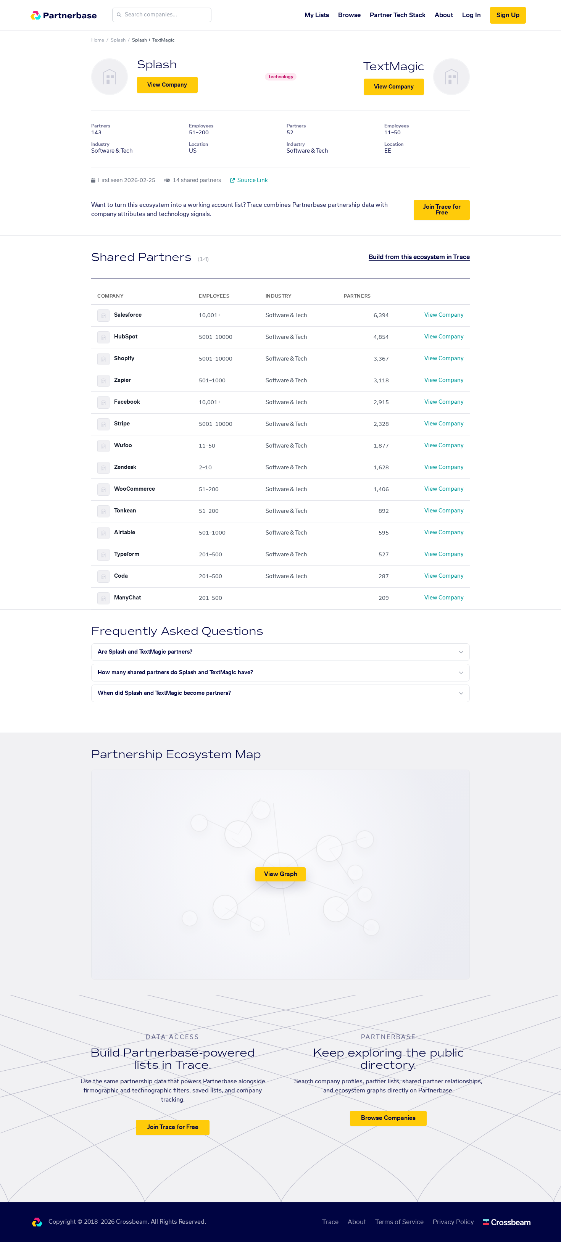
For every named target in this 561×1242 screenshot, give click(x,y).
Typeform (126, 554)
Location (198, 144)
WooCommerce (134, 489)
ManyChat (127, 598)
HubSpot (125, 337)
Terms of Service (399, 1222)
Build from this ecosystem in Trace (419, 257)
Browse (349, 15)
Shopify (124, 358)
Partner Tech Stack (398, 15)
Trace (330, 1222)
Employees (201, 126)
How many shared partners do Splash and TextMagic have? (175, 672)
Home (97, 40)
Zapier (122, 380)
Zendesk (125, 467)
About (444, 15)
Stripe (122, 424)
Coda (121, 576)
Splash (118, 40)
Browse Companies (388, 1118)
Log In (471, 15)
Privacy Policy (453, 1222)
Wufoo (123, 445)
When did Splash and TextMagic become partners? (164, 693)
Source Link (252, 180)
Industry (100, 144)
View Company (167, 85)
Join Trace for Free (442, 210)
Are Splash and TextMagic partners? (145, 652)
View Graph (280, 874)
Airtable (124, 532)
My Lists (317, 15)
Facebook (127, 402)
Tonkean (125, 511)
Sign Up (508, 15)
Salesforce (128, 315)
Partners (100, 126)
